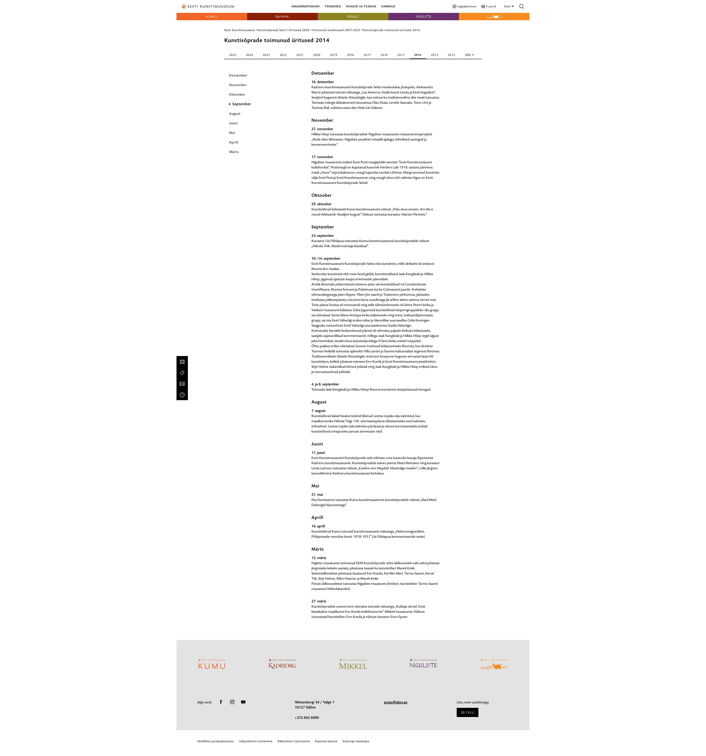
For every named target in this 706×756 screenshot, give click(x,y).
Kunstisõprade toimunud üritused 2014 (391, 30)
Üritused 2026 (299, 30)
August (234, 113)
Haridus (388, 6)
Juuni (233, 123)
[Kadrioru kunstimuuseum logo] (282, 16)
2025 (232, 55)
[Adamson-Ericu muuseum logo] (494, 16)
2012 (451, 55)
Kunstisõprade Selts (272, 30)
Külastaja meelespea (356, 741)
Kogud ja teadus (361, 6)
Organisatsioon (305, 6)
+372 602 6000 (307, 718)
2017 (367, 55)
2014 (418, 55)
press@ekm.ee (395, 702)
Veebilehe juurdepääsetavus (215, 741)
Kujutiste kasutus (326, 741)
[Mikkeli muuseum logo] (353, 16)
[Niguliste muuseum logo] (423, 16)
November (238, 85)
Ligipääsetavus (466, 6)
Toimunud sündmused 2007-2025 (336, 30)
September (241, 104)
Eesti (507, 6)
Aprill (233, 142)
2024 (249, 55)
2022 (283, 55)
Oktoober (237, 94)
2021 (300, 55)
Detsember (238, 75)
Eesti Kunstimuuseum (239, 30)
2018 (350, 55)
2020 (317, 55)
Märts (234, 152)
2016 (384, 55)
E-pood (491, 6)
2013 (434, 55)
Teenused (333, 6)
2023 (266, 55)
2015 (401, 55)
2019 (333, 55)
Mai (232, 133)
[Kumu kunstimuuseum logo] (211, 16)
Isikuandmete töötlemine (255, 741)
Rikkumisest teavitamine (294, 741)
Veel (468, 55)
